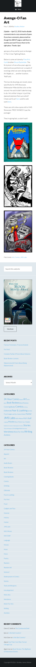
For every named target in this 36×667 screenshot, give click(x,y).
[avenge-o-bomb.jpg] (18, 252)
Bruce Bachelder (20, 62)
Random (28, 422)
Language (6, 422)
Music (16, 422)
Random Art (6, 425)
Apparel (21, 399)
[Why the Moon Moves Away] (18, 301)
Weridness (8, 431)
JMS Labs (23, 257)
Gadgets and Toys (12, 414)
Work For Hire (19, 432)
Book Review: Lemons (11, 358)
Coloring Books (9, 407)
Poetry (23, 422)
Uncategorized (17, 428)
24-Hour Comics (11, 399)
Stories (26, 425)
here (18, 99)
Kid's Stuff (27, 418)
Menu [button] (19, 9)
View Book (10, 329)
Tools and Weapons (8, 428)
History (23, 414)
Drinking (25, 407)
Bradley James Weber (18, 3)
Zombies (7, 435)
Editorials (8, 410)
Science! (11, 425)
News (20, 422)
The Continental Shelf (22, 628)
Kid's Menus (19, 418)
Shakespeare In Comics (18, 425)
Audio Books (8, 463)
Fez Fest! (7, 349)
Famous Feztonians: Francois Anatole (16, 345)
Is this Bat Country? (14, 633)
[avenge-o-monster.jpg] (18, 206)
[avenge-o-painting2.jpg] (18, 161)
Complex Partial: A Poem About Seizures (17, 354)
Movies (11, 421)
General (19, 414)
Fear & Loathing (19, 410)
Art (13, 257)
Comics (17, 257)
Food (5, 414)
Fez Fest (30, 411)
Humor (29, 414)
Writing (28, 431)
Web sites (25, 428)
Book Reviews (13, 402)
